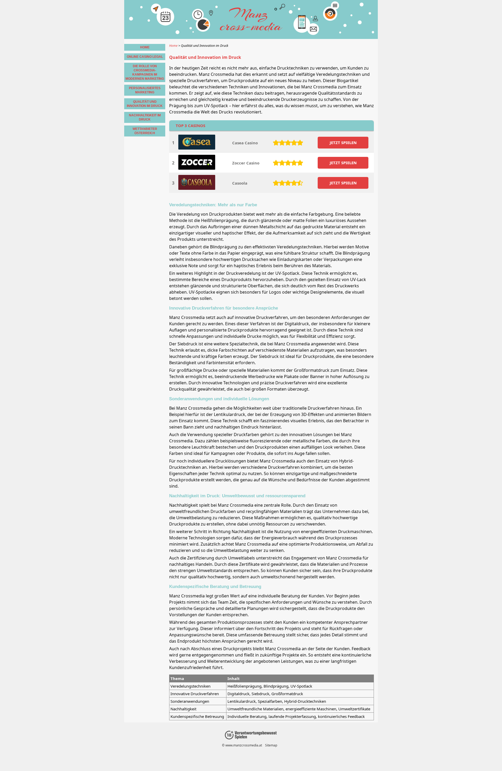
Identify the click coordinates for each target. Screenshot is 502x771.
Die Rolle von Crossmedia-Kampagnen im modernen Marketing (145, 72)
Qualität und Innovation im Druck (145, 104)
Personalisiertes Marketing (145, 90)
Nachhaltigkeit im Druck (145, 117)
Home (145, 47)
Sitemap (271, 745)
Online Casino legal (145, 57)
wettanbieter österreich (145, 131)
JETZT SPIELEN (343, 142)
